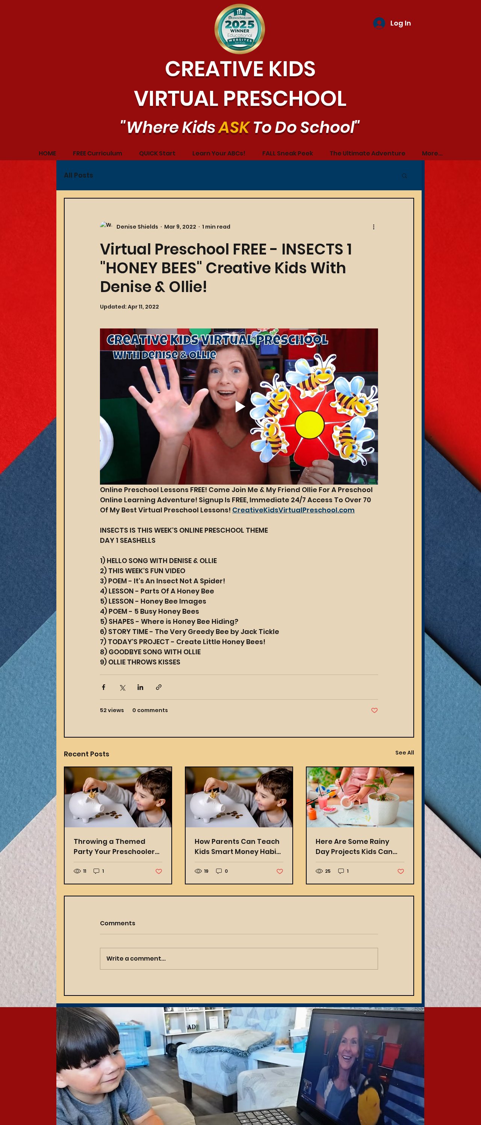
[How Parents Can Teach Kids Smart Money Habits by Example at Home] (118, 797)
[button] (404, 175)
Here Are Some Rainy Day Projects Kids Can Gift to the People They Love (356, 847)
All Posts (78, 175)
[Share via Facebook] (103, 687)
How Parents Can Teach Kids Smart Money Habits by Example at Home (239, 847)
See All (404, 752)
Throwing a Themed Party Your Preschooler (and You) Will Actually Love (114, 847)
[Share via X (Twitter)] (122, 687)
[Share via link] (158, 687)
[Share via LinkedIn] (140, 687)
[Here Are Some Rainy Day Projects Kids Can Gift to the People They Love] (360, 797)
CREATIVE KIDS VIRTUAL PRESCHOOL (240, 83)
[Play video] (239, 406)
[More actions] (373, 227)
